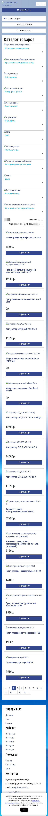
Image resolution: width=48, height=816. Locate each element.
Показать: (33, 220)
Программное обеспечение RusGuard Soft (23, 300)
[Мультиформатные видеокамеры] (24, 44)
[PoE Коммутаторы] (24, 146)
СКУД (7, 135)
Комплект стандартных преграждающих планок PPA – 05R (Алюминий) (22, 544)
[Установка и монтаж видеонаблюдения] (24, 204)
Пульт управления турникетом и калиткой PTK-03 (21, 604)
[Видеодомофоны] (24, 103)
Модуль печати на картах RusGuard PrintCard (22, 359)
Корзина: (24, 10)
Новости (9, 723)
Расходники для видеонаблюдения (18, 164)
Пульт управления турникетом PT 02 (23, 633)
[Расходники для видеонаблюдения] (24, 161)
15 (40, 220)
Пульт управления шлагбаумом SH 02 (23, 571)
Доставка (9, 715)
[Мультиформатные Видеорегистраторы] (24, 59)
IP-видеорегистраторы (13, 92)
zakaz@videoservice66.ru (19, 788)
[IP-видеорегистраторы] (24, 88)
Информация (13, 709)
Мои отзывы (10, 742)
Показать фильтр (25, 31)
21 (20, 692)
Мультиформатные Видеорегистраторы (19, 63)
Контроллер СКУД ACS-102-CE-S (21, 329)
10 (6, 692)
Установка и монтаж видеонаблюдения (19, 208)
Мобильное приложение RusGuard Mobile (22, 389)
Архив (8, 769)
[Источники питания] (24, 190)
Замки (7, 179)
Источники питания (12, 193)
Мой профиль (10, 734)
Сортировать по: (15, 224)
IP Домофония (10, 121)
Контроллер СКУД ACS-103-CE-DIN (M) (24, 417)
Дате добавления (31, 224)
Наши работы (10, 765)
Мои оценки (10, 746)
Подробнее (23, 253)
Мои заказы (10, 738)
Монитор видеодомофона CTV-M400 (23, 237)
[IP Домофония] (24, 117)
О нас (7, 719)
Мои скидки (10, 750)
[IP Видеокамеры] (24, 73)
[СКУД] (24, 132)
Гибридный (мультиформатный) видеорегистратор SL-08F (21, 271)
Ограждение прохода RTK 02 (19, 662)
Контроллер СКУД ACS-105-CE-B (21, 447)
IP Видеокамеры (11, 77)
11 (11, 692)
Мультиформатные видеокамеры (17, 48)
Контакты (12, 773)
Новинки (9, 761)
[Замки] (24, 175)
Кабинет (11, 728)
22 (25, 692)
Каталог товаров (25, 24)
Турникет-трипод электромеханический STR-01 (20, 510)
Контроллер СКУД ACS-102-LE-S (21, 476)
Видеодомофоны (11, 106)
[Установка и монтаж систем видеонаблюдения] (5, 19)
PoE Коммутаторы (11, 150)
